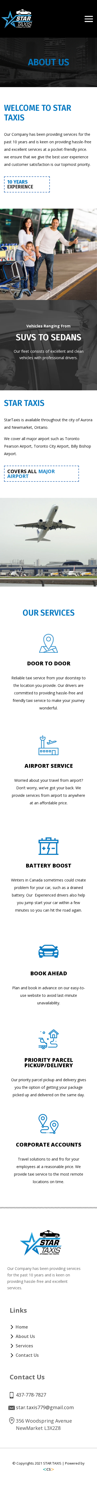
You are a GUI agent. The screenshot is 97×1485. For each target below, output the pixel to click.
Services (24, 1346)
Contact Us (27, 1355)
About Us (25, 1336)
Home (22, 1327)
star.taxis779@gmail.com (45, 1407)
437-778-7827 (31, 1394)
